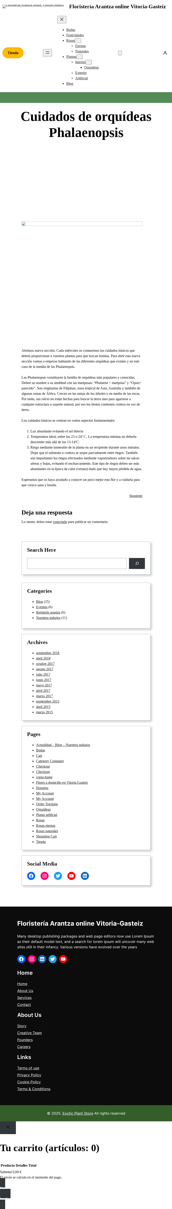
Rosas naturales (47, 831)
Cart (39, 756)
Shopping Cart (46, 836)
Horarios (42, 788)
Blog (112, 148)
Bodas (40, 750)
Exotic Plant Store (77, 1113)
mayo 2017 (44, 685)
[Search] (137, 563)
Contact (24, 1004)
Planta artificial (46, 815)
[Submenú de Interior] (89, 62)
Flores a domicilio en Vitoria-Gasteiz (62, 782)
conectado (60, 522)
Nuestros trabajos (48, 618)
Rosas (40, 820)
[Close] (8, 1127)
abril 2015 (43, 707)
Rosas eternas (45, 825)
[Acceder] (165, 52)
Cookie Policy (29, 1082)
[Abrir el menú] (47, 52)
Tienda (13, 53)
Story (21, 1026)
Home (22, 983)
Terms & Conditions (33, 1089)
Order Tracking (47, 804)
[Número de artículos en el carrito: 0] (120, 53)
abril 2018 (43, 658)
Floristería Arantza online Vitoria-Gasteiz (117, 6)
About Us (25, 990)
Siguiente (135, 496)
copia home (44, 777)
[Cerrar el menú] (61, 19)
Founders (25, 1040)
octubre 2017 (45, 664)
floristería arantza (48, 612)
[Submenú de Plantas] (79, 56)
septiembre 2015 (47, 701)
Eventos (41, 607)
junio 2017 (43, 680)
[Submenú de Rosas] (78, 40)
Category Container (50, 761)
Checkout (43, 766)
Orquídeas (43, 809)
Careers (23, 1046)
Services (24, 997)
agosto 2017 (44, 669)
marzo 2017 (44, 696)
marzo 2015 (44, 712)
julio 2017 (43, 674)
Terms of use (28, 1068)
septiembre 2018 (47, 653)
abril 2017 (43, 690)
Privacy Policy (29, 1075)
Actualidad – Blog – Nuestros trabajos (63, 745)
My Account (45, 793)
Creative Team (29, 1033)
